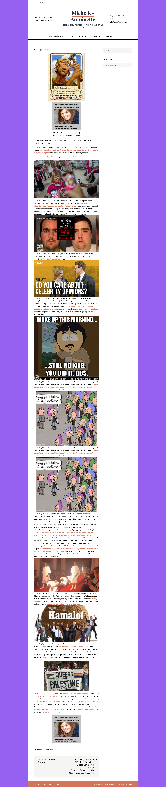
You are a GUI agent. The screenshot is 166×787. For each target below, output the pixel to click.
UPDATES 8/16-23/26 (118, 22)
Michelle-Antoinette (83, 16)
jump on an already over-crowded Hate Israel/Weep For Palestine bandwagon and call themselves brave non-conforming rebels (66, 387)
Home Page (83, 37)
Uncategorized (48, 749)
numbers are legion (53, 701)
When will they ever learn (52, 712)
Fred (52, 17)
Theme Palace (127, 784)
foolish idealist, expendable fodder (75, 693)
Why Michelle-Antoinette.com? (60, 37)
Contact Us (96, 37)
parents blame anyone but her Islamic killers (50, 709)
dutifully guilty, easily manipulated (86, 701)
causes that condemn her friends (53, 707)
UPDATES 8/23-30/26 (43, 20)
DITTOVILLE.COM (112, 37)
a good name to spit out (87, 709)
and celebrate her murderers (77, 707)
